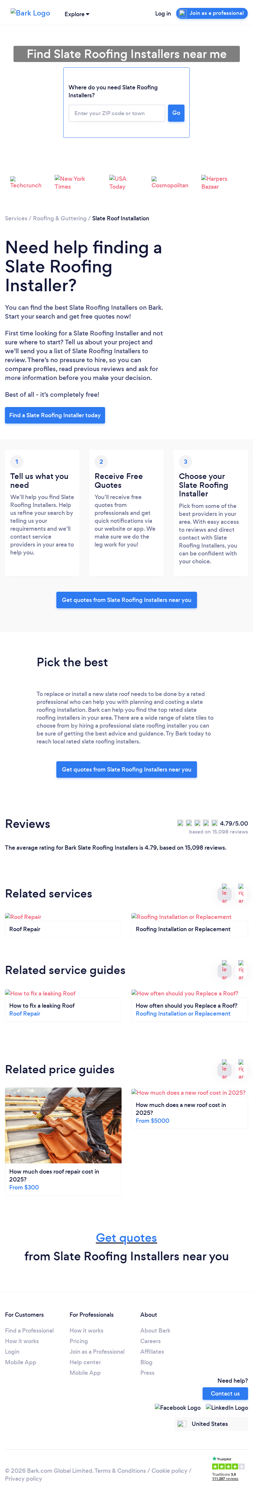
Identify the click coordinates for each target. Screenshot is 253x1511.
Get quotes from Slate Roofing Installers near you (126, 600)
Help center (85, 1362)
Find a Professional (29, 1331)
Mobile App (20, 1362)
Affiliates (152, 1352)
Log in (163, 13)
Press (147, 1373)
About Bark (155, 1331)
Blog (146, 1362)
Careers (150, 1341)
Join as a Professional (97, 1352)
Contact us (225, 1394)
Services (16, 218)
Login (12, 1352)
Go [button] (176, 113)
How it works (22, 1341)
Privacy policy (23, 1479)
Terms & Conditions (120, 1471)
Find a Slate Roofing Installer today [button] (55, 415)
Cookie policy (169, 1471)
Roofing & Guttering (60, 218)
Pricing (79, 1341)
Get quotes (126, 1238)
